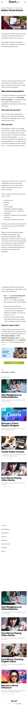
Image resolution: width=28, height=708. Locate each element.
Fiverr (5, 145)
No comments (5, 432)
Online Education (5, 372)
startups (2, 615)
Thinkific (9, 300)
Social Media (4, 547)
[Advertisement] (14, 64)
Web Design (12, 372)
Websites (18, 8)
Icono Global (19, 703)
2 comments (4, 403)
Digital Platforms (7, 8)
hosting (19, 137)
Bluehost (19, 298)
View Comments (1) (14, 362)
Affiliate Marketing (18, 380)
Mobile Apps (4, 540)
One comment (11, 13)
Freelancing (24, 408)
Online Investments (5, 544)
